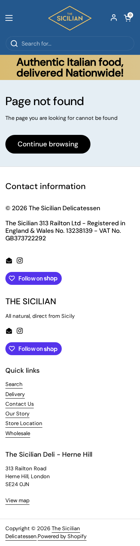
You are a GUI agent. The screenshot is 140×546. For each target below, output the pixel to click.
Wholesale (17, 433)
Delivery (15, 394)
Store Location (23, 423)
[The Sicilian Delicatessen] (70, 18)
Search (14, 384)
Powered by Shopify (62, 536)
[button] (127, 18)
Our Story (17, 413)
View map (17, 500)
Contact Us (19, 404)
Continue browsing (48, 144)
